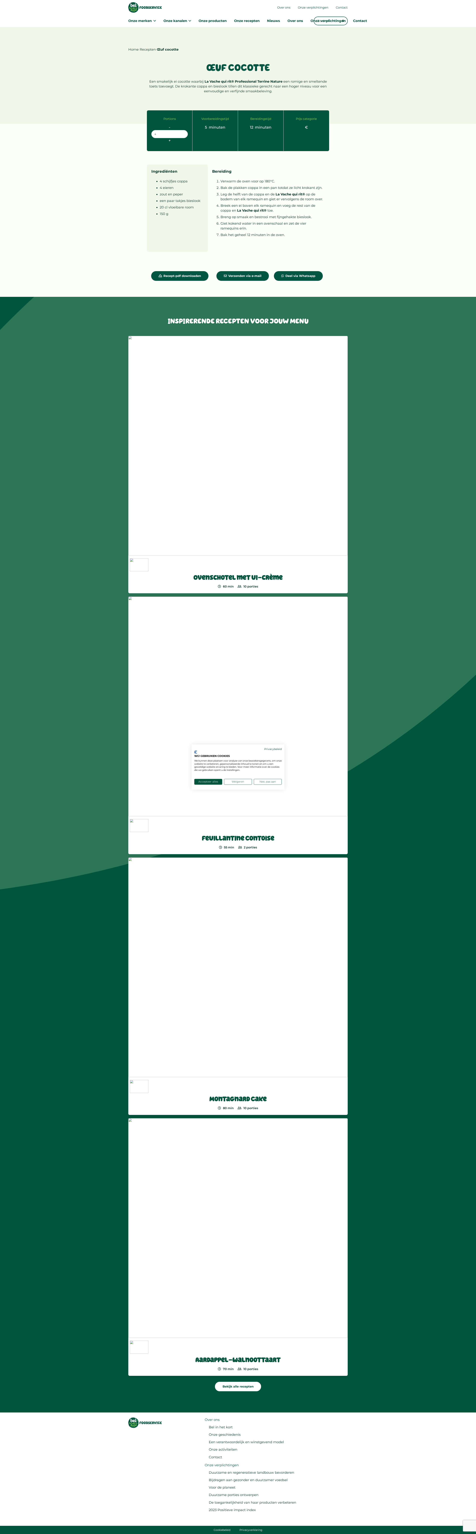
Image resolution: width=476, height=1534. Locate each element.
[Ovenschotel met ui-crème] (238, 464)
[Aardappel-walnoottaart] (238, 1247)
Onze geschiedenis (225, 1435)
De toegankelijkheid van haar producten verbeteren (252, 1503)
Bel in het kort (221, 1427)
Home (133, 49)
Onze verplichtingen (222, 1465)
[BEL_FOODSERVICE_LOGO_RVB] (145, 7)
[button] (154, 21)
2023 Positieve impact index (232, 1510)
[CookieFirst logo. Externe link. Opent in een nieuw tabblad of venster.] (195, 752)
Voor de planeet (222, 1487)
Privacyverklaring (250, 1530)
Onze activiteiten (223, 1449)
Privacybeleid (273, 749)
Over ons (212, 1420)
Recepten (148, 49)
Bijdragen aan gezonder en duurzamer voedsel (248, 1480)
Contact (215, 1457)
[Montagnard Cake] (238, 986)
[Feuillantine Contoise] (238, 725)
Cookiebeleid (222, 1530)
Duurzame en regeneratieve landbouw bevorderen (251, 1473)
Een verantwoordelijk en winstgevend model (246, 1442)
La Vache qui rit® (290, 194)
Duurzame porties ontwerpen (233, 1495)
